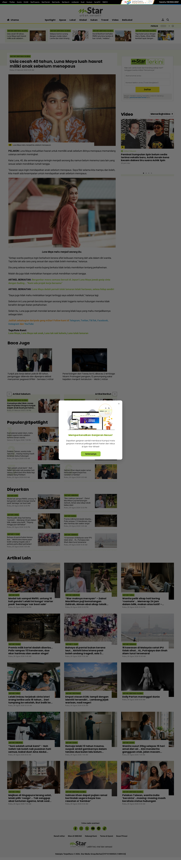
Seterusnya (90, 454)
